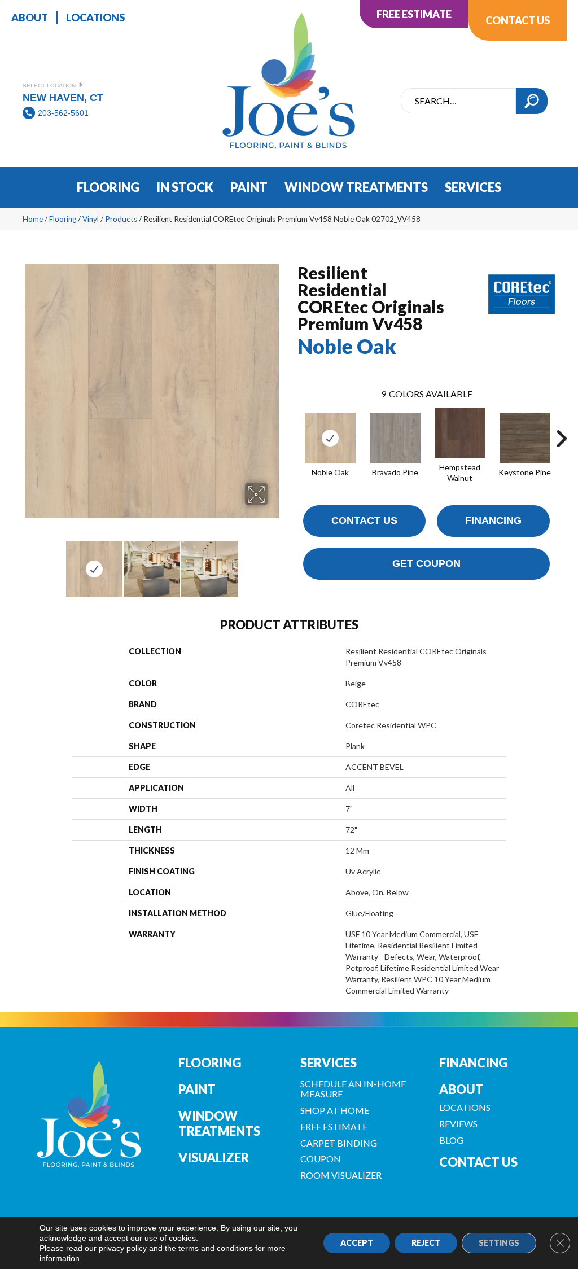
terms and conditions (215, 1248)
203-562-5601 (63, 112)
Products (121, 219)
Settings (499, 1243)
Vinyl (90, 219)
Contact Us (364, 520)
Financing (493, 520)
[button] (532, 101)
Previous (28, 563)
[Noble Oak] (330, 438)
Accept (356, 1243)
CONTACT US (478, 1162)
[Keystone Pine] (525, 438)
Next (275, 563)
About (461, 1089)
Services (328, 1062)
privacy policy (123, 1248)
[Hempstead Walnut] (460, 433)
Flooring (62, 219)
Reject (425, 1243)
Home (33, 219)
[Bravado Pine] (395, 438)
